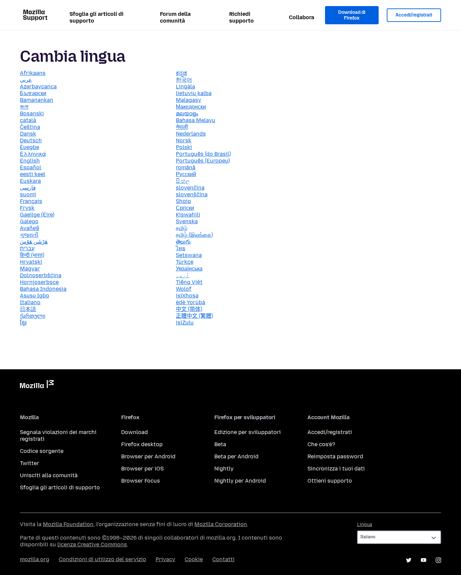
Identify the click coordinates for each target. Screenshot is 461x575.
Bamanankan (36, 100)
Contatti (223, 559)
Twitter (29, 463)
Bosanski (32, 113)
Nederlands (191, 134)
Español (30, 167)
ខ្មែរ (23, 322)
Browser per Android (148, 456)
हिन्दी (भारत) (32, 255)
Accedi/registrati (414, 15)
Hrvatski (31, 262)
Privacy (165, 559)
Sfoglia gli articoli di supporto (97, 17)
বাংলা (24, 107)
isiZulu (185, 322)
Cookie (194, 559)
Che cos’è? (321, 444)
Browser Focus (140, 481)
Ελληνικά (33, 154)
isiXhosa (187, 295)
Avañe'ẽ (29, 228)
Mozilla (37, 385)
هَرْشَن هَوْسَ (34, 241)
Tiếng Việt (189, 282)
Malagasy (188, 100)
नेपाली (182, 127)
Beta (220, 444)
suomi (28, 194)
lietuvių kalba (194, 93)
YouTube (423, 560)
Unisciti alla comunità (49, 475)
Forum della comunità (175, 17)
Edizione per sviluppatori (247, 432)
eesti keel (32, 174)
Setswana (189, 255)
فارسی (28, 187)
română (185, 167)
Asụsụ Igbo (34, 295)
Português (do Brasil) (203, 154)
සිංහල (183, 181)
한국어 (184, 80)
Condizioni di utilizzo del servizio (102, 559)
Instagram (438, 560)
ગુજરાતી (29, 235)
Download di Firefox (351, 15)
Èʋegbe (29, 147)
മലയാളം (187, 113)
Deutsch (31, 140)
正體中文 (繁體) (194, 316)
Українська (189, 268)
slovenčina (190, 187)
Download (134, 432)
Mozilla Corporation (220, 524)
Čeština (30, 127)
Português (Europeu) (203, 160)
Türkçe (184, 262)
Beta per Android (236, 456)
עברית (27, 248)
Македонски (191, 107)
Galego (29, 221)
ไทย (180, 248)
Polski (184, 147)
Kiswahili (188, 214)
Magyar (30, 268)
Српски (185, 208)
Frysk (27, 208)
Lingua (364, 524)
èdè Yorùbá (190, 302)
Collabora (301, 17)
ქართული (32, 316)
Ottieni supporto (329, 481)
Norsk (183, 140)
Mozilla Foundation (68, 524)
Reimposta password (335, 456)
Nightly (224, 468)
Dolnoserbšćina (40, 275)
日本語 (28, 309)
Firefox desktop (142, 444)
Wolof (183, 289)
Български (33, 93)
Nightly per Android (240, 481)
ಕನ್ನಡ (181, 73)
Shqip (183, 201)
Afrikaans (33, 73)
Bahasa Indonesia (43, 289)
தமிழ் (181, 228)
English (30, 160)
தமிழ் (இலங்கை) (194, 235)
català (28, 120)
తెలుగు (183, 241)
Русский (186, 174)
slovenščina (192, 194)
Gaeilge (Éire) (37, 214)
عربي (26, 80)
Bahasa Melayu (195, 120)
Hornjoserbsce (39, 282)
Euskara (30, 181)
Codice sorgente (41, 451)
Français (31, 201)
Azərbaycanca (38, 86)
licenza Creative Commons (92, 544)
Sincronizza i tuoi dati (336, 468)
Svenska (187, 221)
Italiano (30, 302)
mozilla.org (34, 559)
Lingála (185, 86)
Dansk (28, 134)
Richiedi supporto (241, 17)
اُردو (182, 275)
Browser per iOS (142, 468)
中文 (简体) (189, 309)
